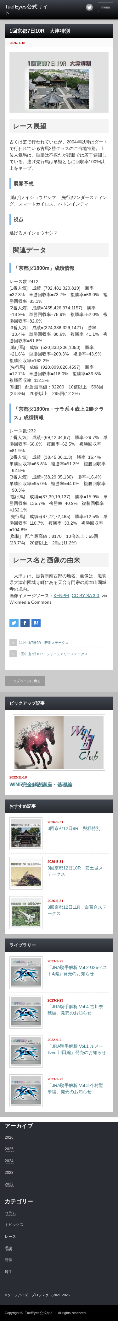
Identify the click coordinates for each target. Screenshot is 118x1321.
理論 (8, 1248)
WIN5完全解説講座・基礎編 (40, 784)
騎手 (8, 1272)
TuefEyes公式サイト (41, 1313)
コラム (10, 1213)
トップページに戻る (25, 681)
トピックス (14, 1224)
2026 (9, 1137)
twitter (89, 7)
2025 (9, 1149)
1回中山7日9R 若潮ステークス (44, 642)
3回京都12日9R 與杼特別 (74, 828)
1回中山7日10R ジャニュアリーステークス (53, 654)
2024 (9, 1161)
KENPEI (61, 595)
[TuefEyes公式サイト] (28, 10)
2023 (9, 1172)
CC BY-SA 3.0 (85, 595)
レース (10, 1236)
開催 (8, 1260)
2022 (9, 1184)
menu (105, 7)
